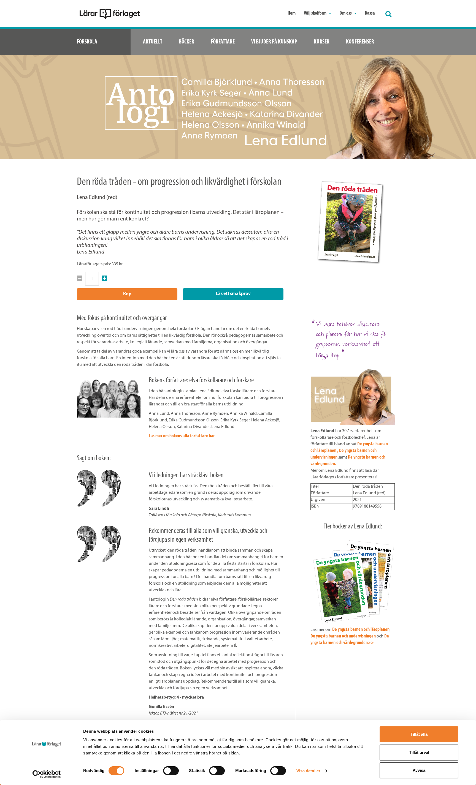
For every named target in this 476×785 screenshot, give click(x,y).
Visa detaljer (308, 770)
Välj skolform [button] (315, 13)
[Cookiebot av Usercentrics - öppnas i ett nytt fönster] (47, 774)
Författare (223, 42)
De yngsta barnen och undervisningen (343, 636)
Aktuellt (152, 42)
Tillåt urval (419, 752)
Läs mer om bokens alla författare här (182, 436)
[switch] (171, 770)
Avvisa (419, 770)
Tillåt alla (419, 734)
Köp (127, 294)
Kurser (321, 42)
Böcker (186, 42)
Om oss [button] (346, 13)
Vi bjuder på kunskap (274, 42)
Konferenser (360, 42)
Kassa (370, 13)
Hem (292, 13)
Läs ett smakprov (233, 293)
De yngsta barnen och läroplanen (361, 629)
